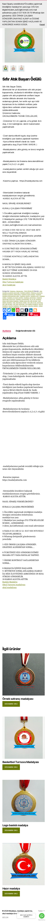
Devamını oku (11, 704)
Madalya (12, 291)
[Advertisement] (23, 439)
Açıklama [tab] (6, 331)
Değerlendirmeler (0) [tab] (25, 331)
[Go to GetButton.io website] (41, 919)
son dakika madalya (31, 304)
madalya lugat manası (28, 294)
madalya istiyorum (36, 293)
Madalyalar (19, 291)
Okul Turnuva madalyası (12, 282)
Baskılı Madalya (9, 279)
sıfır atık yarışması (18, 304)
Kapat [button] (42, 24)
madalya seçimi (25, 296)
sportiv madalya (13, 306)
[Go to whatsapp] (41, 916)
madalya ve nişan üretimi (15, 298)
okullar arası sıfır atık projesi (28, 301)
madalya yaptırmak (30, 298)
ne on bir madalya (35, 299)
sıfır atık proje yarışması (35, 302)
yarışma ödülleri (33, 306)
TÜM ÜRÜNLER (28, 291)
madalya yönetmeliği (22, 299)
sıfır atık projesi (7, 304)
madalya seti (34, 296)
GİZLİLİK (5, 917)
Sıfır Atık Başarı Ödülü (20, 302)
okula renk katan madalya (10, 301)
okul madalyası (8, 285)
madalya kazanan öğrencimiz (11, 294)
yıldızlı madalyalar (13, 307)
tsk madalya (23, 306)
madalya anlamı (25, 293)
